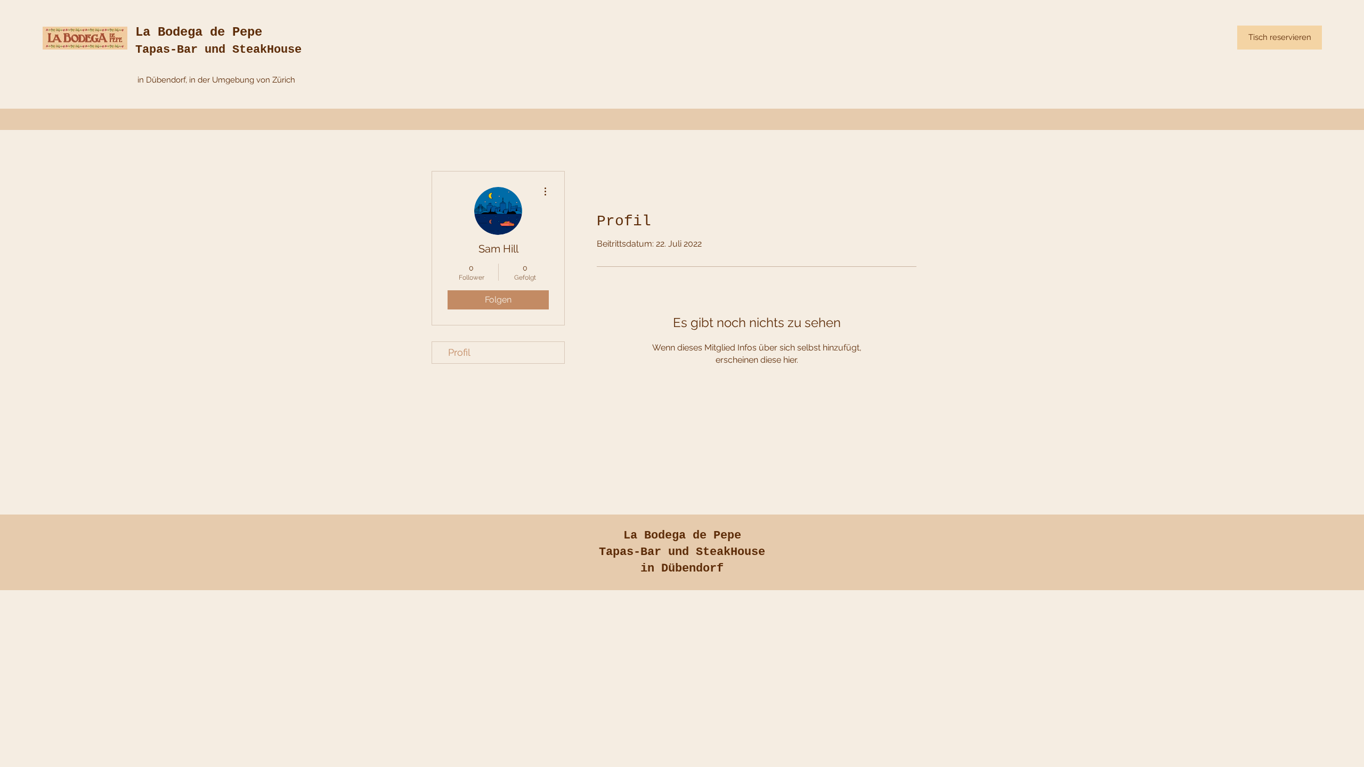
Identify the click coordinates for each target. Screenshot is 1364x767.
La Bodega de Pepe (198, 32)
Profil (459, 352)
